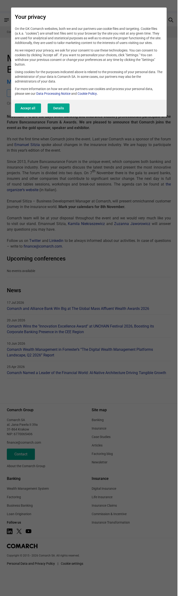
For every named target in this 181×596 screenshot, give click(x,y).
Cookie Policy (87, 93)
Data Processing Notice (53, 93)
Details (58, 108)
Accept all (28, 108)
